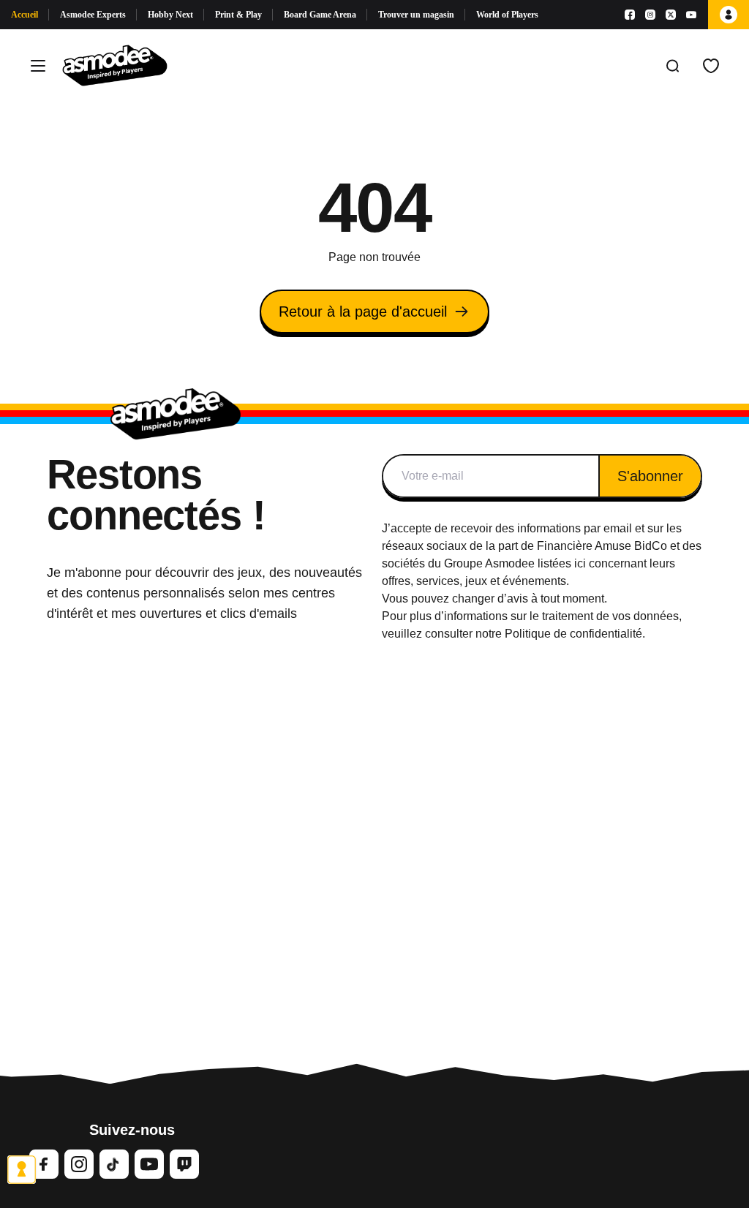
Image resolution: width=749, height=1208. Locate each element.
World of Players (507, 15)
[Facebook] (630, 14)
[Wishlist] (711, 66)
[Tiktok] (114, 1164)
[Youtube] (691, 14)
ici (580, 563)
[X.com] (670, 14)
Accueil (24, 15)
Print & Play (238, 15)
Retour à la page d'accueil (363, 311)
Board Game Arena (320, 15)
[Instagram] (650, 14)
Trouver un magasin (416, 15)
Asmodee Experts (93, 15)
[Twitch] (184, 1164)
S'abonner (650, 476)
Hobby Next (170, 15)
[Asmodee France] (115, 66)
